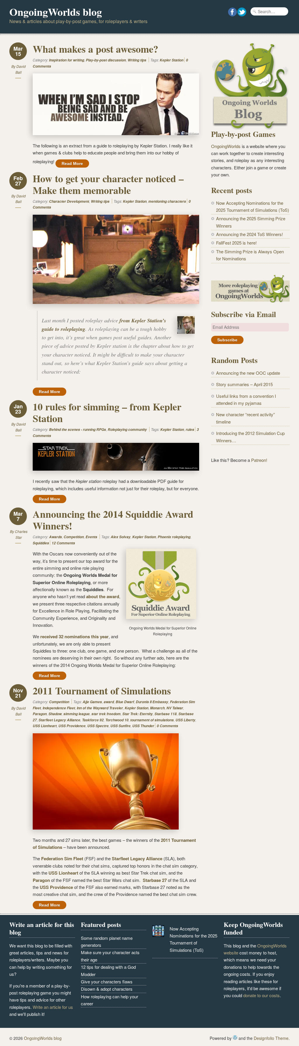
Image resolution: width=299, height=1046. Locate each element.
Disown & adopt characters (107, 989)
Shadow (55, 713)
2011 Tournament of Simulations (102, 690)
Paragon (40, 713)
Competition (74, 536)
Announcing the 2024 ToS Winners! (249, 234)
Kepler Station (171, 60)
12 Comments (63, 543)
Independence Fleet (59, 708)
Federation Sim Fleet (62, 858)
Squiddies (41, 543)
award (109, 701)
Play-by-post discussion (106, 60)
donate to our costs (261, 995)
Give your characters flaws (107, 981)
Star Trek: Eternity (137, 713)
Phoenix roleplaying (174, 536)
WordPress (235, 1037)
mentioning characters (167, 201)
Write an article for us (53, 1007)
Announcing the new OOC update (248, 373)
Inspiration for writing (66, 60)
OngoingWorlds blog (55, 11)
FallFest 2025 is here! (236, 243)
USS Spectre (98, 725)
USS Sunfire (120, 725)
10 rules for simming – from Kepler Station (107, 412)
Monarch (157, 708)
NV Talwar (174, 708)
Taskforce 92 (93, 720)
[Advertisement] (250, 513)
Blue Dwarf (125, 701)
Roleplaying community (127, 429)
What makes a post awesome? (95, 49)
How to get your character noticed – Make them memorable (108, 184)
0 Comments (167, 725)
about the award (102, 596)
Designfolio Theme (271, 1038)
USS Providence (72, 725)
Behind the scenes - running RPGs (77, 429)
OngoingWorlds (226, 146)
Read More (72, 163)
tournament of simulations (152, 720)
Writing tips (137, 60)
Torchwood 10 (116, 720)
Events (91, 536)
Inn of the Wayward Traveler (100, 708)
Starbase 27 (155, 880)
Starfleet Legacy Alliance (59, 720)
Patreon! (259, 460)
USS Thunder (143, 725)
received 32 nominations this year (74, 636)
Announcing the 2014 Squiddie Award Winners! (113, 520)
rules (190, 429)
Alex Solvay (121, 536)
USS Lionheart (45, 725)
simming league (76, 713)
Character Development (69, 201)
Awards (55, 536)
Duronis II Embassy (152, 701)
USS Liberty (185, 720)
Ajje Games (92, 701)
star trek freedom (106, 713)
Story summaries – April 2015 (244, 384)
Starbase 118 (165, 713)
